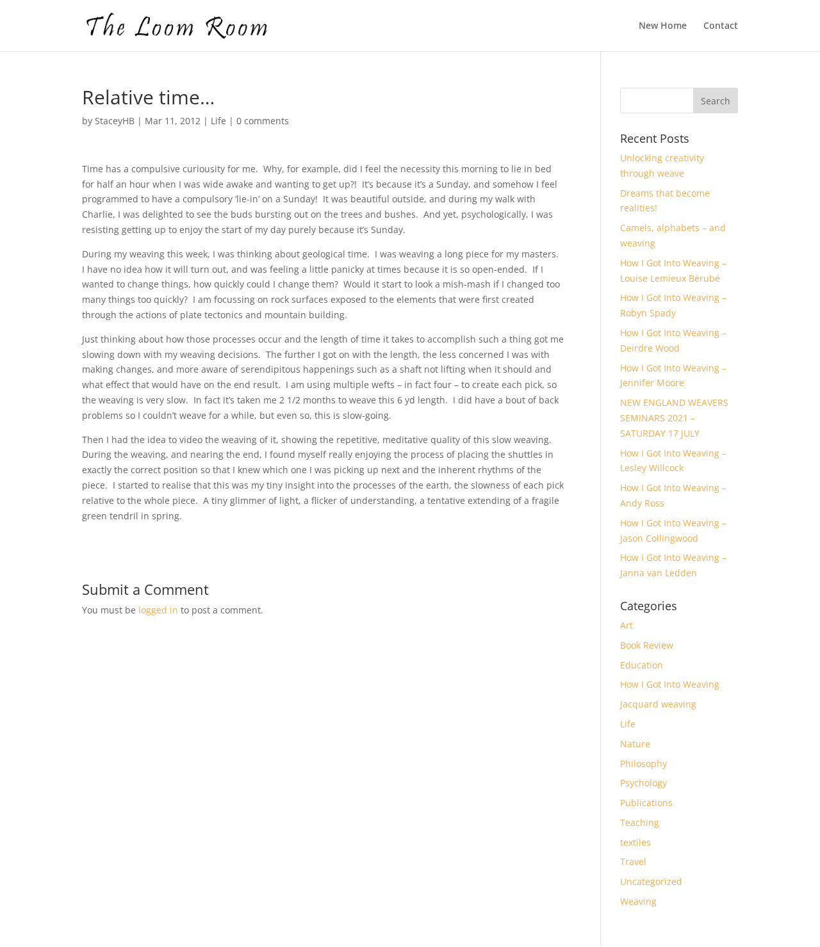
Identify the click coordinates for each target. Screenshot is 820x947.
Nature (635, 744)
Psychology (643, 783)
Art (626, 625)
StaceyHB (115, 121)
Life (218, 121)
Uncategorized (651, 881)
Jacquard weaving (658, 704)
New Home (663, 26)
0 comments (262, 121)
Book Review (646, 645)
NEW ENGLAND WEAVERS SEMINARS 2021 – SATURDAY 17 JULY (674, 417)
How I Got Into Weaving (669, 684)
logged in (158, 610)
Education (641, 665)
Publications (646, 803)
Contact (720, 26)
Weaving (638, 901)
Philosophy (643, 763)
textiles (635, 842)
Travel (633, 861)
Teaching (639, 822)
